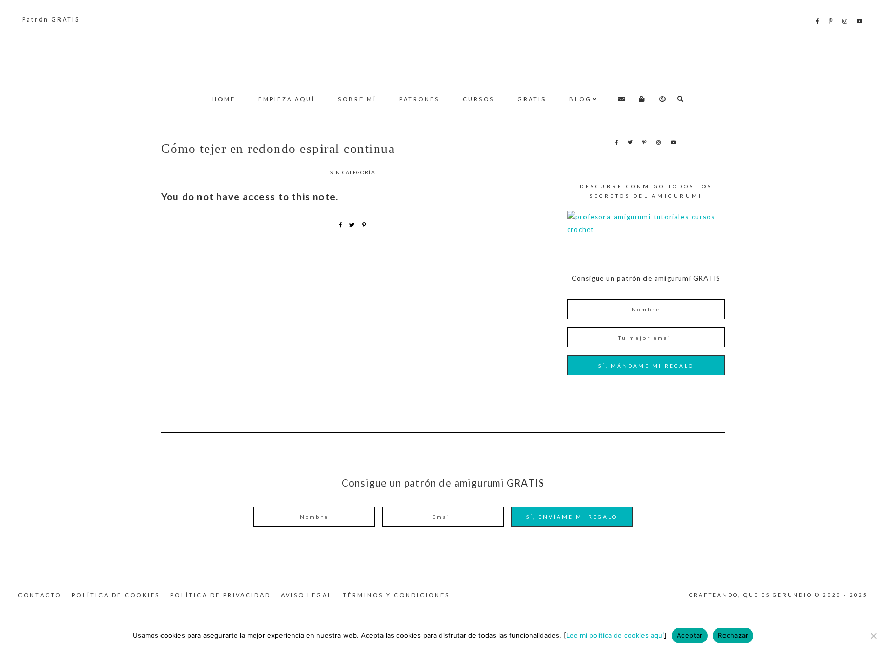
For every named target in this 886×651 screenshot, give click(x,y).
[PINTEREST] (831, 21)
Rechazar (733, 635)
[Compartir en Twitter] (352, 225)
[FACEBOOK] (818, 21)
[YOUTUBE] (860, 21)
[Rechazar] (873, 636)
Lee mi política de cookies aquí (615, 635)
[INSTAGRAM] (845, 21)
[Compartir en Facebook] (341, 225)
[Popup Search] (680, 99)
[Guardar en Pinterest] (364, 225)
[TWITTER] (631, 142)
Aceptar (690, 635)
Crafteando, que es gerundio (443, 54)
